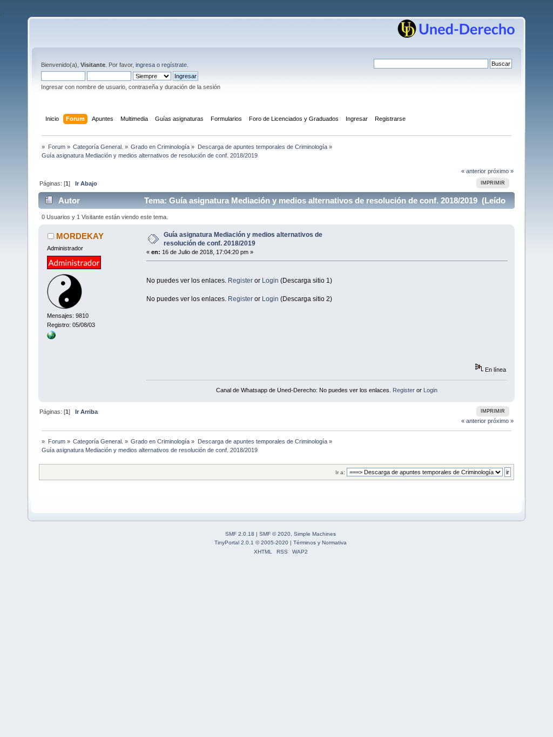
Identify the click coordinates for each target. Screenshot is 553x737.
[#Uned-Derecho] (51, 337)
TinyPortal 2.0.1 (234, 542)
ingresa (145, 65)
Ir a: (340, 472)
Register (240, 280)
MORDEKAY (80, 236)
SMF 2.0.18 (239, 534)
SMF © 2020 (275, 534)
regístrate (174, 65)
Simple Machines (315, 534)
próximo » (501, 171)
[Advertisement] (342, 272)
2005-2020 (274, 542)
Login (270, 280)
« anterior (473, 171)
